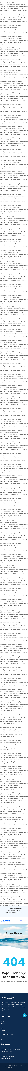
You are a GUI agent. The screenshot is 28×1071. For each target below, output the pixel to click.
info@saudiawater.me (14, 910)
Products (3, 1026)
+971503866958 (17, 908)
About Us (3, 1023)
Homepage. (23, 983)
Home (2, 1021)
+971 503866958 (8, 1054)
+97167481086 (9, 1051)
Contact (3, 1030)
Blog (2, 1028)
